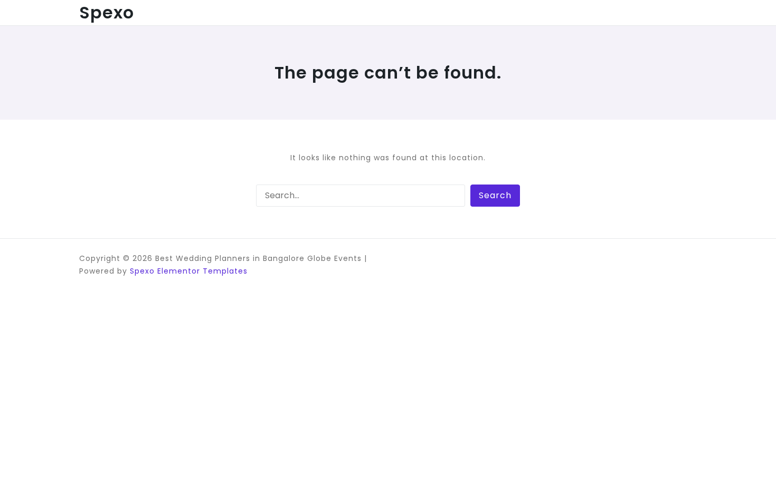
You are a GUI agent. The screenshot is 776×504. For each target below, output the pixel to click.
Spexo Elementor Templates (189, 271)
